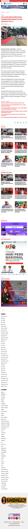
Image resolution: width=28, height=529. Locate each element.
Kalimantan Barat (5, 421)
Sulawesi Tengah (4, 473)
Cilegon (2, 401)
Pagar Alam (3, 448)
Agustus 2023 (4, 386)
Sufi (2, 465)
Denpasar (3, 403)
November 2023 (4, 380)
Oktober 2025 (4, 335)
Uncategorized (4, 488)
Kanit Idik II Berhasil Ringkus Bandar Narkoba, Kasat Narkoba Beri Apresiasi (14, 117)
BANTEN (3, 396)
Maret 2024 (3, 372)
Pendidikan (3, 456)
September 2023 (4, 384)
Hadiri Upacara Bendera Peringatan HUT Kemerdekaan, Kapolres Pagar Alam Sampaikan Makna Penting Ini (14, 112)
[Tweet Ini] (18, 123)
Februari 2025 (4, 351)
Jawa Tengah (4, 417)
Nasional (3, 440)
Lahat (2, 430)
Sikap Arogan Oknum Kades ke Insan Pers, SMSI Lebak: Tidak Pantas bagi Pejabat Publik (13, 115)
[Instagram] (12, 518)
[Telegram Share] (23, 123)
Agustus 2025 (4, 339)
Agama (2, 392)
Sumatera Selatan (5, 477)
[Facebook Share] (15, 123)
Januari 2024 (3, 376)
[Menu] (2, 3)
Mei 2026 (3, 322)
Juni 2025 (3, 343)
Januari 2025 (3, 353)
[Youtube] (14, 518)
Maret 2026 (3, 326)
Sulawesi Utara (4, 475)
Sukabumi (3, 467)
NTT (2, 442)
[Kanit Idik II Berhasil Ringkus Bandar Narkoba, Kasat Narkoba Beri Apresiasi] (21, 159)
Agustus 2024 (4, 363)
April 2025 (3, 347)
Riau (2, 459)
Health (2, 409)
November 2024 (4, 357)
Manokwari (3, 438)
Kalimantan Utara (5, 427)
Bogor (2, 399)
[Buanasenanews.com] (7, 3)
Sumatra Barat (4, 481)
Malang (2, 436)
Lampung (3, 432)
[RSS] (19, 518)
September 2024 (4, 361)
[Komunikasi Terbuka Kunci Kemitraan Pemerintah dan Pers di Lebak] (7, 131)
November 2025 (4, 334)
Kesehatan (3, 428)
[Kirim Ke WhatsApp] (26, 123)
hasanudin (6, 23)
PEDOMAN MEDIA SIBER (7, 522)
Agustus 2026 (4, 316)
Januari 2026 (3, 330)
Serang (2, 461)
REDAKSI (22, 522)
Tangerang (3, 483)
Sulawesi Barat (4, 469)
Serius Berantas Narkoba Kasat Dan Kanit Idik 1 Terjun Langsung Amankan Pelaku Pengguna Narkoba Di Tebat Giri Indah (14, 108)
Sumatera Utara (4, 479)
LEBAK (2, 15)
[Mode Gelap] (24, 4)
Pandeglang (3, 452)
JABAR (2, 413)
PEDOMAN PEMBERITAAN (16, 522)
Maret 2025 (3, 349)
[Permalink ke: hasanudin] (2, 24)
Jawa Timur (3, 419)
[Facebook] (9, 518)
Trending (3, 487)
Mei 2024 (3, 368)
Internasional (4, 411)
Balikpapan (3, 394)
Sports (2, 463)
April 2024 (3, 370)
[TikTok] (17, 518)
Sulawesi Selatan (4, 471)
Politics (2, 458)
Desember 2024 (4, 355)
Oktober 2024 (4, 359)
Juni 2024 (3, 366)
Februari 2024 (4, 374)
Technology (3, 485)
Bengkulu (3, 398)
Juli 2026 (3, 318)
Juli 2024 (3, 364)
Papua (2, 454)
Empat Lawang (4, 405)
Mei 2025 (3, 345)
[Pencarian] (26, 4)
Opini (2, 446)
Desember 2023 (4, 378)
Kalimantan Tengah (5, 425)
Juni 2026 (3, 320)
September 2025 (4, 337)
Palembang (3, 450)
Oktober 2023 (4, 382)
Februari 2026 (4, 328)
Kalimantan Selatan (5, 423)
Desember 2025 (4, 332)
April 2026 (3, 324)
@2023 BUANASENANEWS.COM (14, 523)
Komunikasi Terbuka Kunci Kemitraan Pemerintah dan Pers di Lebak (12, 103)
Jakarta (2, 415)
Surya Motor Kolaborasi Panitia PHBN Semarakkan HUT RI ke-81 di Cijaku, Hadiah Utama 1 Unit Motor (13, 105)
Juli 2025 (3, 341)
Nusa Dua (3, 444)
